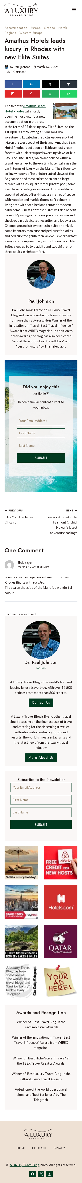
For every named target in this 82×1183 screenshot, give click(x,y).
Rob (21, 562)
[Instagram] (49, 1174)
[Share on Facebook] (13, 84)
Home (21, 1148)
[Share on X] (50, 84)
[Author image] (6, 67)
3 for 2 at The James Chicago (19, 516)
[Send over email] (50, 94)
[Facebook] (32, 1174)
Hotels (63, 28)
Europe (36, 28)
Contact (39, 1148)
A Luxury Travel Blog (24, 1165)
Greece (49, 28)
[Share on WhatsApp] (68, 94)
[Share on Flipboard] (13, 94)
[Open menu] (74, 9)
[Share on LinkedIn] (31, 84)
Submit (41, 457)
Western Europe (31, 33)
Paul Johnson (22, 67)
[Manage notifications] (72, 1173)
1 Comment (18, 72)
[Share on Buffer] (68, 84)
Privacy (59, 1148)
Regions (10, 33)
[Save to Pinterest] (31, 94)
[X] (41, 1174)
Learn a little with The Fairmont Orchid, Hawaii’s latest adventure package (62, 522)
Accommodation (16, 28)
